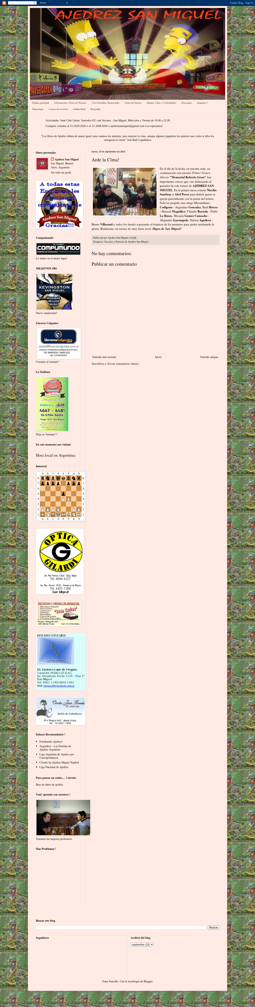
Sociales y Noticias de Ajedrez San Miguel (126, 241)
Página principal (40, 102)
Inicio (158, 357)
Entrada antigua (209, 357)
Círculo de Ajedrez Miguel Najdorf (59, 762)
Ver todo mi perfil (61, 172)
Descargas (186, 102)
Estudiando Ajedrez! (51, 741)
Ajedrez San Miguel (67, 159)
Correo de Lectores (58, 109)
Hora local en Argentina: (56, 455)
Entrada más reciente (104, 357)
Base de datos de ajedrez (49, 784)
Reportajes (38, 109)
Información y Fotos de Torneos (70, 102)
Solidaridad (79, 109)
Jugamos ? (202, 102)
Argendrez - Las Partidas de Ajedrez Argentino (55, 747)
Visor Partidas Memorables (106, 102)
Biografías (95, 109)
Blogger (148, 981)
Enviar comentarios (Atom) (123, 364)
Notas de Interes (133, 102)
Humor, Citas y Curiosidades (161, 102)
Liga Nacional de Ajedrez (53, 767)
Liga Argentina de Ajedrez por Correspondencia (56, 755)
